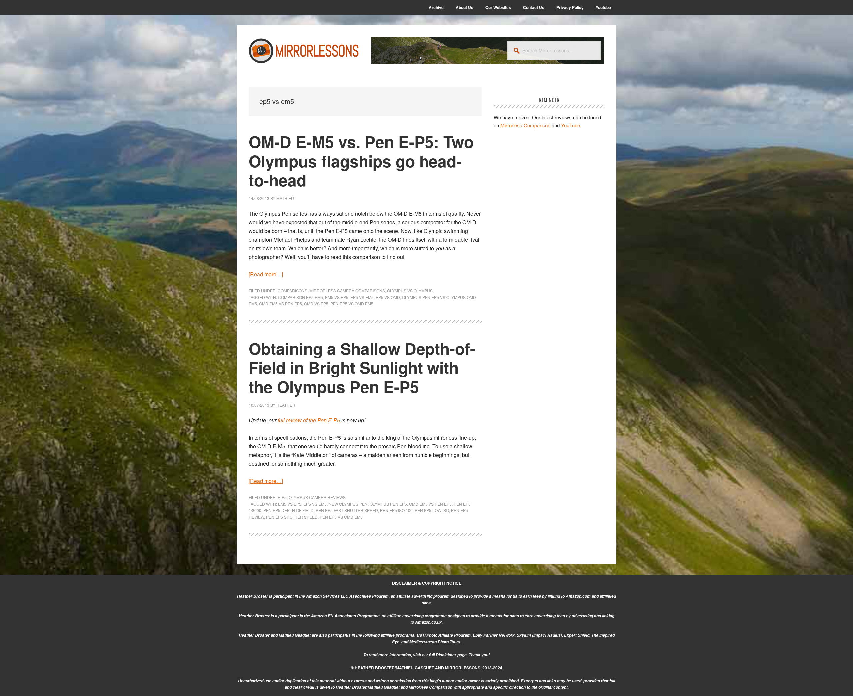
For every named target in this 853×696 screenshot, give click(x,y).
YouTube (570, 125)
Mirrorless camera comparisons (347, 290)
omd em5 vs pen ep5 (280, 303)
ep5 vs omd (388, 297)
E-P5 (282, 497)
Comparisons (292, 290)
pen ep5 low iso (432, 510)
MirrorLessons (304, 50)
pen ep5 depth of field (288, 510)
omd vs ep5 (316, 303)
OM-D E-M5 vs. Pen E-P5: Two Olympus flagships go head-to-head (361, 160)
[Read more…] (266, 274)
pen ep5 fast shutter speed (347, 510)
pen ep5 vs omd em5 (351, 303)
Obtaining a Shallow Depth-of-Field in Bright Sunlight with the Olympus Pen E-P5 (362, 367)
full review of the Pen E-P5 (309, 420)
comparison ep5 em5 (300, 297)
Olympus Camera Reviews (317, 497)
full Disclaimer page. (448, 655)
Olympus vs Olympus (410, 290)
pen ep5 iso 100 (396, 510)
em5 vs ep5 (336, 297)
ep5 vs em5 (362, 297)
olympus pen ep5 (388, 504)
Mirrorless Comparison (525, 125)
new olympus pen (348, 504)
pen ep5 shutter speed (292, 517)
